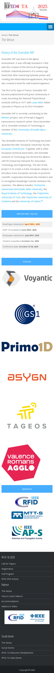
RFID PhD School (10, 579)
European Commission (13, 148)
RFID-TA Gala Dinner (12, 657)
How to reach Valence (12, 596)
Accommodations (10, 601)
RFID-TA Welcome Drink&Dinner (17, 652)
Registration (7, 568)
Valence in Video (9, 606)
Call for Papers (9, 563)
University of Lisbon (30, 201)
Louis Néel (37, 102)
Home (4, 35)
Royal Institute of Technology (17, 193)
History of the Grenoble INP (18, 52)
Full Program (8, 573)
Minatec (6, 117)
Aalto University (34, 189)
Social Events (8, 647)
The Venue (7, 591)
